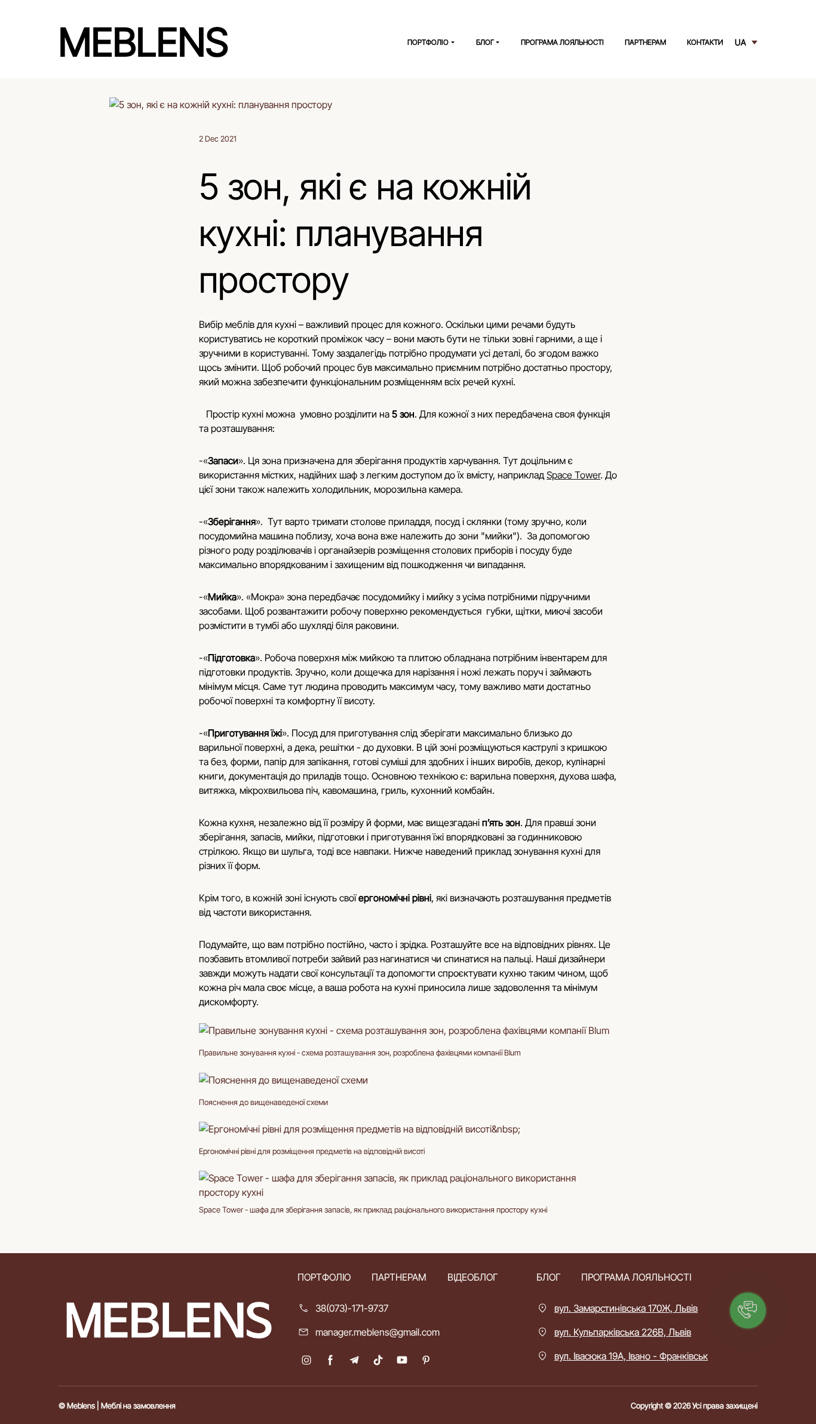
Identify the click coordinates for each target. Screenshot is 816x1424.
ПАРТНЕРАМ (645, 42)
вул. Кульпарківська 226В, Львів (622, 1332)
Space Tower (573, 475)
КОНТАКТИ (705, 42)
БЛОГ (485, 42)
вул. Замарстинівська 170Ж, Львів (626, 1308)
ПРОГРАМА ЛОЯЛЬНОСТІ (562, 42)
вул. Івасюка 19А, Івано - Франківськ (631, 1356)
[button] (306, 1360)
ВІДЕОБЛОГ (472, 1277)
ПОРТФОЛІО (428, 42)
